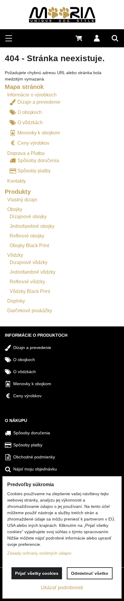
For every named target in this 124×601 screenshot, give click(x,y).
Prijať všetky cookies (36, 573)
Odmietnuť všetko (89, 573)
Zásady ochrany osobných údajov (39, 553)
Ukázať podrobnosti (62, 587)
